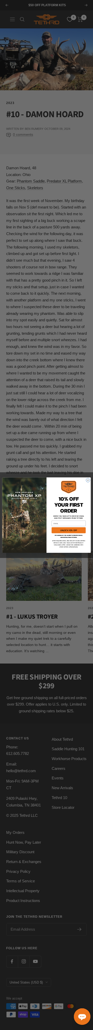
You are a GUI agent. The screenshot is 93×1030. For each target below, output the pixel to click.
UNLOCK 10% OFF (68, 530)
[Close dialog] (88, 480)
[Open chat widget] (82, 1016)
